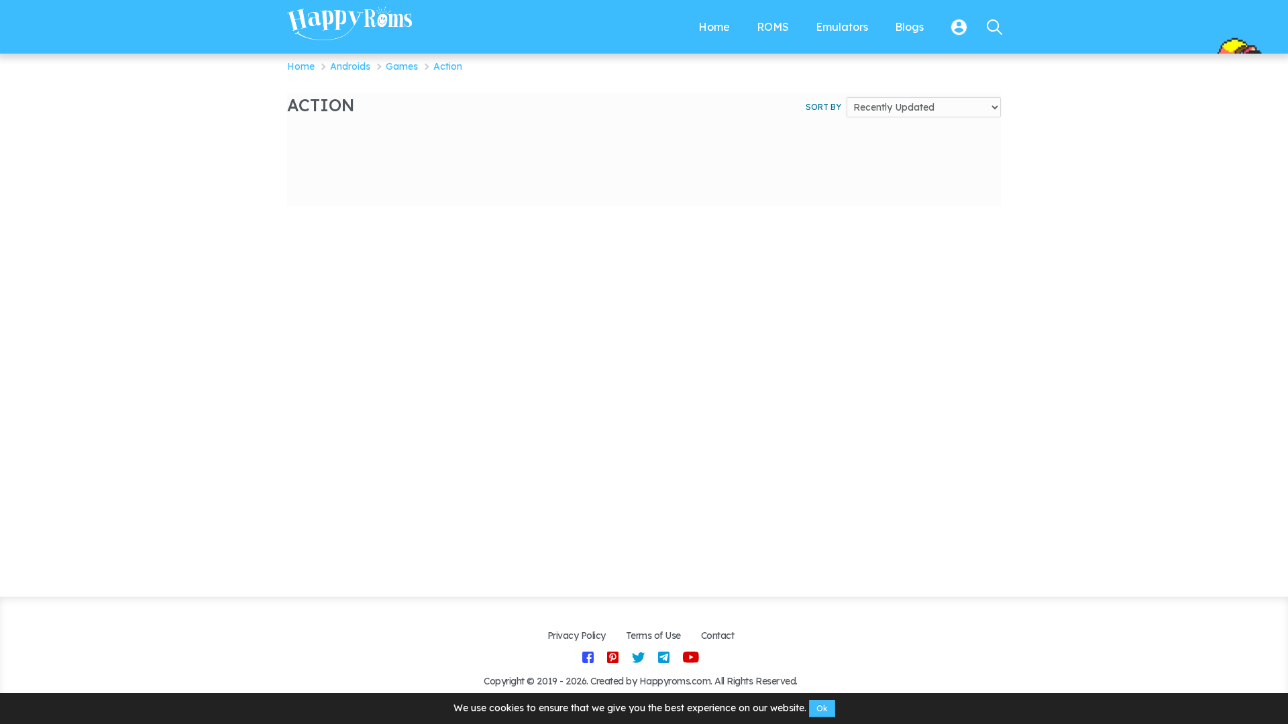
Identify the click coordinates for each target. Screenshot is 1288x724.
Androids (350, 66)
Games (402, 66)
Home (301, 66)
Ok (822, 708)
